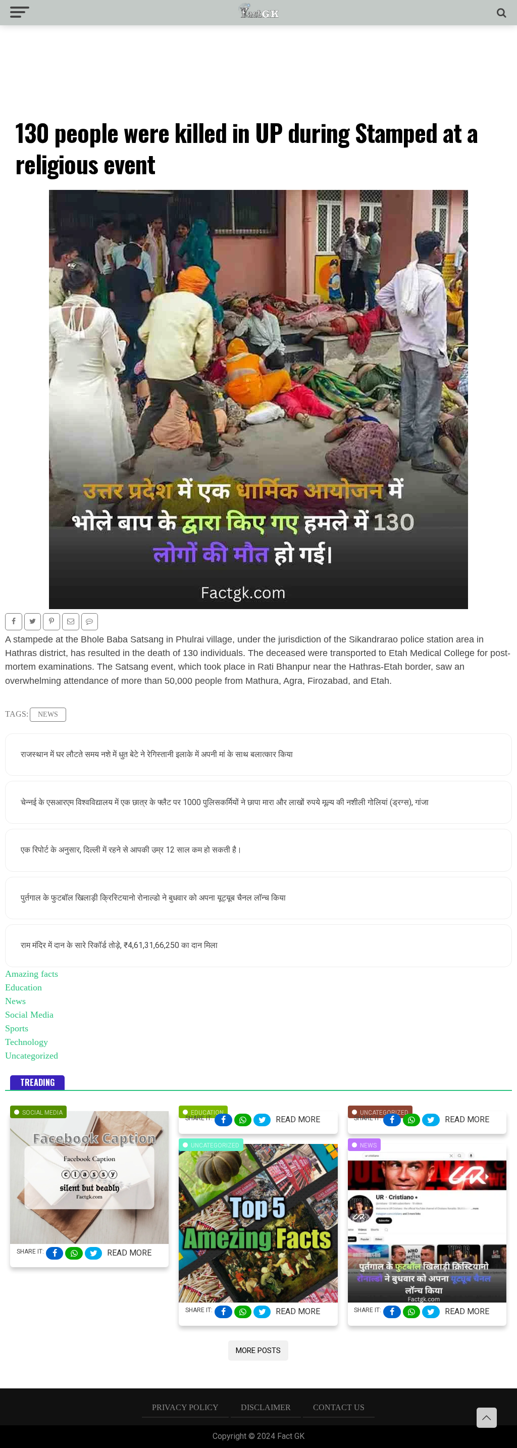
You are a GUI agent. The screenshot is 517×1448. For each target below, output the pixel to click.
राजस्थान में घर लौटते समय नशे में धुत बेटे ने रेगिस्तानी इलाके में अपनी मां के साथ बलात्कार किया (157, 754)
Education (23, 987)
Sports (16, 1028)
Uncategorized (31, 1056)
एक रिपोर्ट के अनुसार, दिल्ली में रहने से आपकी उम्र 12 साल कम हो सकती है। (131, 850)
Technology (26, 1042)
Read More (129, 1253)
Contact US (339, 1407)
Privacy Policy (185, 1407)
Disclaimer (266, 1407)
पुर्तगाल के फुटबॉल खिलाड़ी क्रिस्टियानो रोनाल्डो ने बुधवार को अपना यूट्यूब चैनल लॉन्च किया (153, 898)
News (48, 714)
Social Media (29, 1015)
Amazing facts (31, 974)
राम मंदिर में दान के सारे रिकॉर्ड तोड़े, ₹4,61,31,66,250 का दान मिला (119, 945)
